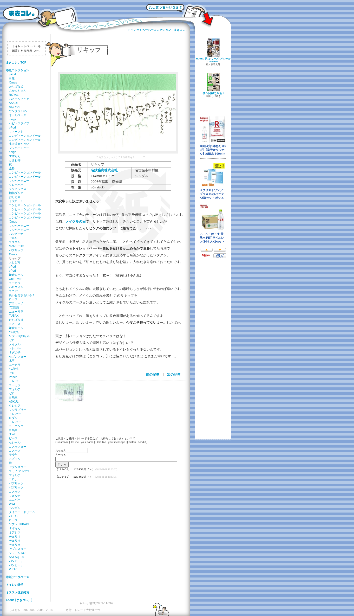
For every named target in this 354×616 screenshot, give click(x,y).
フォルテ (14, 389)
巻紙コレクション (17, 70)
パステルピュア (19, 99)
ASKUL (14, 103)
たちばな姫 (16, 86)
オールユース (17, 115)
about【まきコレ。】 (20, 600)
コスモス (14, 324)
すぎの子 (14, 352)
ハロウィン (16, 287)
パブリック (16, 250)
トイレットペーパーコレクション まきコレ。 (158, 30)
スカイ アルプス (19, 471)
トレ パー (15, 348)
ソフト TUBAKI (19, 524)
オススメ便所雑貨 (17, 592)
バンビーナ (16, 234)
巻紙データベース (17, 577)
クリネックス (17, 189)
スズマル (14, 242)
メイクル (14, 344)
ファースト (16, 131)
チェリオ (14, 536)
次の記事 (174, 374)
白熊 (12, 78)
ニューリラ (16, 311)
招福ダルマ (16, 193)
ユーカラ (14, 283)
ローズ (13, 299)
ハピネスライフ (19, 123)
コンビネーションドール (25, 135)
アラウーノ (16, 303)
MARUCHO (16, 246)
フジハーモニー (19, 148)
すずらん (14, 156)
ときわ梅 (14, 160)
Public (13, 569)
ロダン (13, 418)
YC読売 (14, 307)
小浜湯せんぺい (19, 144)
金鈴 (12, 168)
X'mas (13, 82)
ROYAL (14, 94)
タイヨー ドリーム (22, 512)
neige (12, 119)
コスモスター (17, 446)
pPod (12, 74)
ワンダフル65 (18, 111)
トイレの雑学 (14, 584)
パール (13, 516)
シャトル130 (17, 553)
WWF (12, 504)
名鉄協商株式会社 (104, 170)
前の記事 (152, 374)
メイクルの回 (76, 221)
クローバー (16, 184)
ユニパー (14, 291)
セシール (14, 442)
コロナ (13, 479)
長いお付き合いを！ (22, 295)
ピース (13, 438)
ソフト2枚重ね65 (20, 336)
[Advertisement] (118, 415)
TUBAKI (14, 315)
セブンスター (17, 356)
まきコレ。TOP (16, 62)
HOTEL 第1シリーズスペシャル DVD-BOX (213, 60)
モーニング (16, 426)
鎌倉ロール (16, 274)
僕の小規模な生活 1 (213, 93)
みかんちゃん (17, 90)
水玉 (12, 360)
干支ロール (16, 201)
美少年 (13, 454)
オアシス (14, 532)
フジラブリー (17, 409)
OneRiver (15, 279)
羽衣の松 (14, 107)
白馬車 (13, 397)
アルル (13, 238)
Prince (13, 377)
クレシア (14, 405)
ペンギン (14, 508)
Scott (12, 434)
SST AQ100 (16, 557)
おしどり (14, 197)
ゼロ (12, 340)
